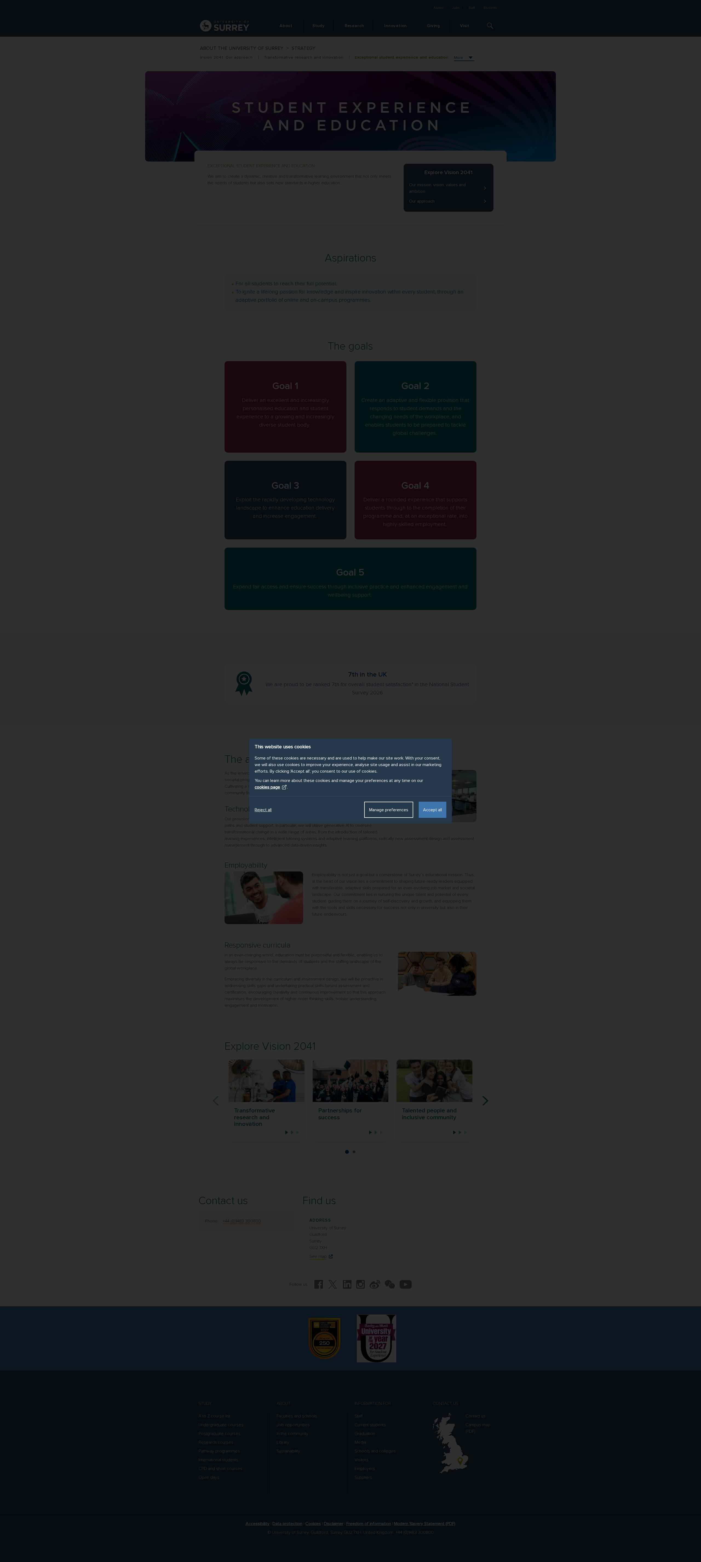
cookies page (267, 787)
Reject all (263, 810)
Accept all (432, 810)
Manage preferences (388, 810)
